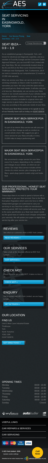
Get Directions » (12, 343)
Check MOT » (11, 282)
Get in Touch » (12, 304)
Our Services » (12, 260)
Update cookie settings (10, 454)
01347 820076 (38, 111)
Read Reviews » (12, 238)
